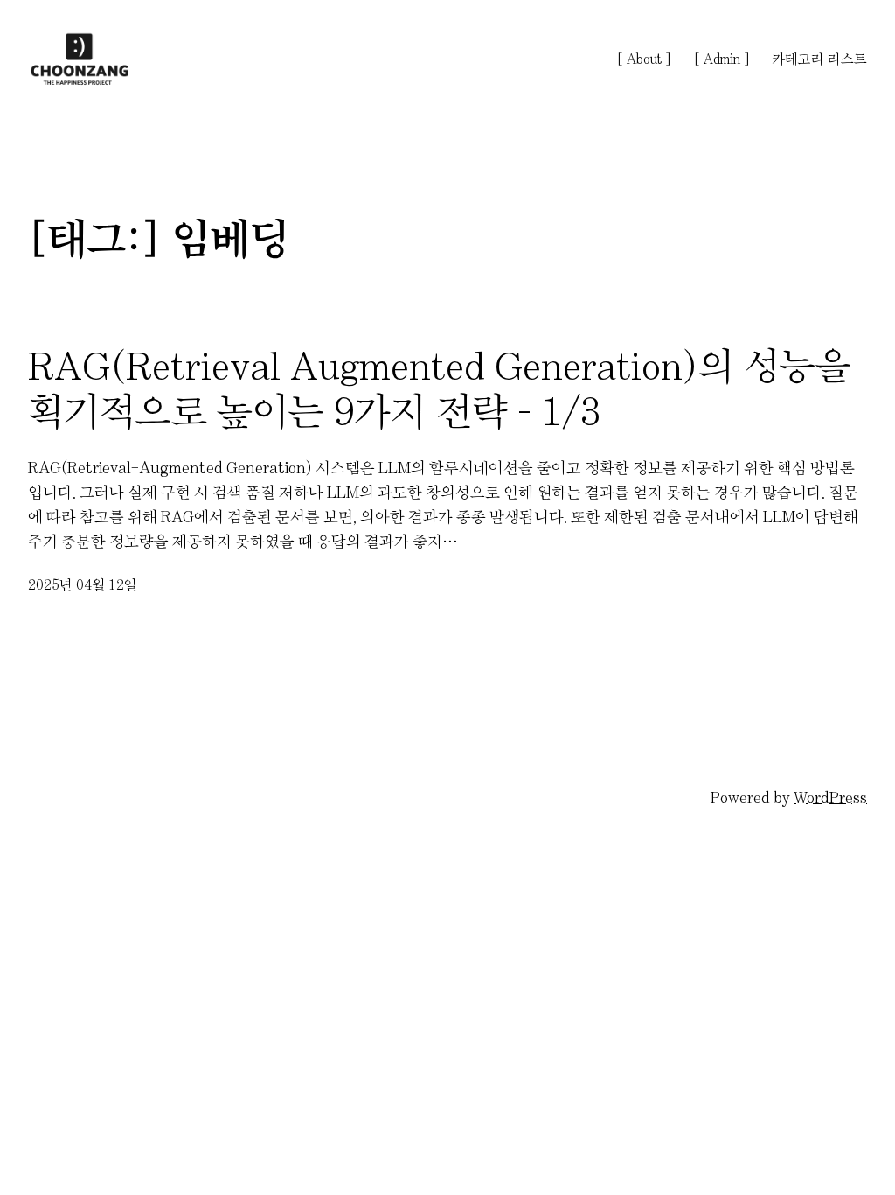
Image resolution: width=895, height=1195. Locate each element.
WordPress (830, 798)
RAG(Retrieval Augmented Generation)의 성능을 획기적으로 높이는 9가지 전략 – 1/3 (439, 388)
